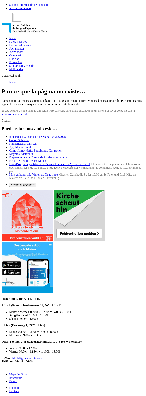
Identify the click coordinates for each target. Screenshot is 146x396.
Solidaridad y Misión (21, 65)
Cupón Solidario (19, 140)
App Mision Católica (21, 147)
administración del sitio (15, 114)
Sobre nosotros (18, 41)
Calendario (15, 55)
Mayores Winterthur (21, 154)
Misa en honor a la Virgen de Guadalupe (33, 174)
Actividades (16, 52)
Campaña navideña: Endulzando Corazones (35, 150)
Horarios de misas (20, 45)
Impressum (15, 377)
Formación (15, 62)
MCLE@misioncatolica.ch (28, 358)
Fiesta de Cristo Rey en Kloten (27, 160)
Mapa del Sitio (18, 374)
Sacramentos (16, 48)
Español (14, 387)
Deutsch (14, 391)
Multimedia (16, 69)
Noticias (14, 58)
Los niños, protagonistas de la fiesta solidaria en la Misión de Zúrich (49, 164)
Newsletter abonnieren (23, 184)
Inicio (12, 38)
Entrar (13, 381)
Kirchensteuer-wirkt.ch (23, 143)
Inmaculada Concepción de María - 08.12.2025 (37, 136)
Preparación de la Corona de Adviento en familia (38, 157)
